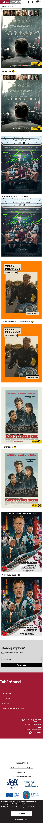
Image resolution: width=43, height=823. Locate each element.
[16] (13, 71)
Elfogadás (21, 813)
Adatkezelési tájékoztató (21, 776)
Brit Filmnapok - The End (14, 196)
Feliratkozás (21, 665)
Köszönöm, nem (21, 819)
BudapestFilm (22, 772)
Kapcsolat (6, 698)
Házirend (5, 703)
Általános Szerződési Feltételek (21, 768)
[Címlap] (10, 2)
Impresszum (7, 693)
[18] (19, 575)
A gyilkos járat (9, 575)
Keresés (28, 2)
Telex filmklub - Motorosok (16, 321)
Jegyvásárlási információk (13, 708)
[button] (34, 2)
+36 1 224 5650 (35, 722)
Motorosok (7, 446)
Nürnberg (6, 71)
